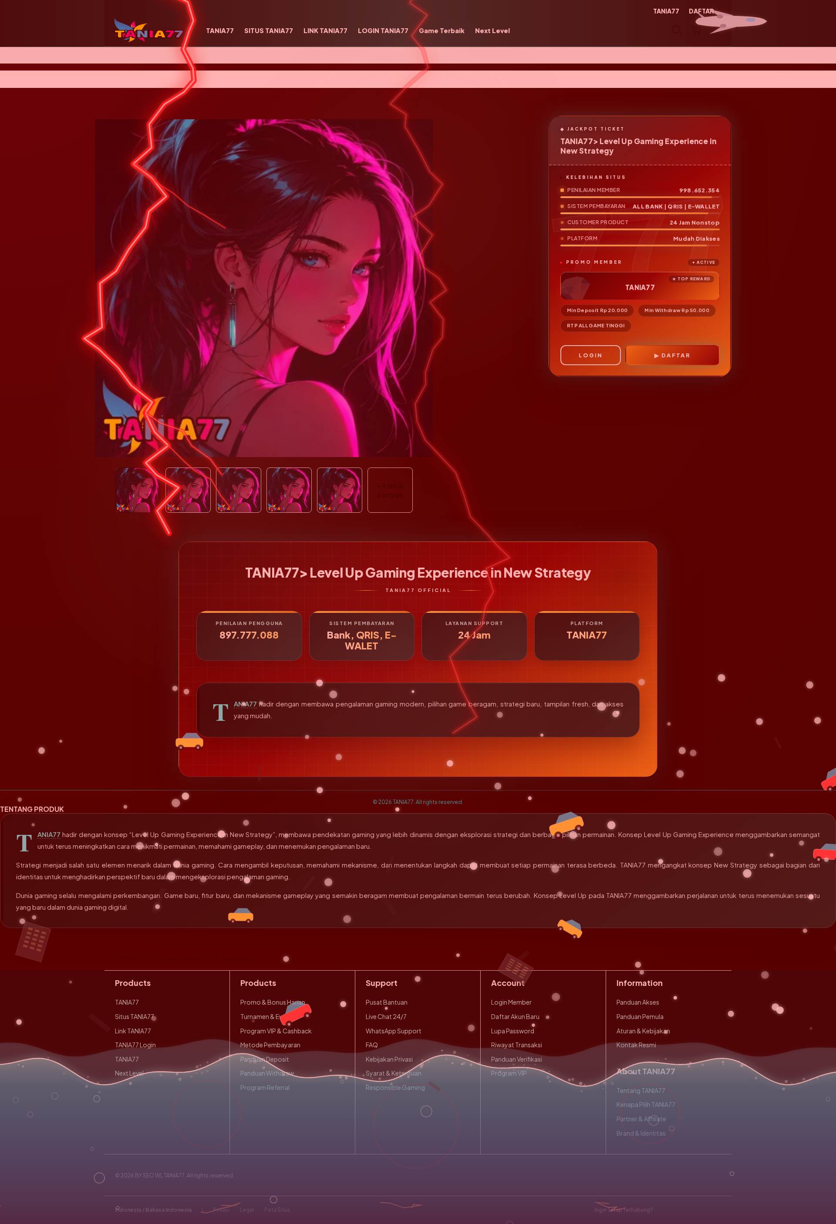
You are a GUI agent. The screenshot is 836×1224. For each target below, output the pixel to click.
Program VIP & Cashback (276, 1031)
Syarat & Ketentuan (393, 1073)
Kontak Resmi (636, 1045)
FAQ (372, 1045)
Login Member (511, 1002)
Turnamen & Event (266, 1016)
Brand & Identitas (641, 1133)
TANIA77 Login (135, 1045)
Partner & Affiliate (641, 1119)
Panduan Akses (638, 1002)
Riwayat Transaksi (516, 1045)
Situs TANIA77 (134, 1016)
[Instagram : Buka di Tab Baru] (699, 1210)
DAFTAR (676, 355)
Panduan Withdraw (267, 1073)
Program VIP (509, 1073)
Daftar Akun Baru (515, 1016)
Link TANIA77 (133, 1031)
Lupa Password (512, 1031)
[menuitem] (220, 31)
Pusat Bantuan (387, 1002)
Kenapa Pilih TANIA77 (646, 1104)
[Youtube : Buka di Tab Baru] (716, 1210)
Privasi (221, 1210)
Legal (247, 1210)
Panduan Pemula (640, 1016)
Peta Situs (277, 1210)
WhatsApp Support (393, 1031)
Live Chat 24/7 (386, 1016)
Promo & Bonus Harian (272, 1002)
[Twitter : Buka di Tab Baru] (682, 1210)
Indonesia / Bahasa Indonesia (153, 1210)
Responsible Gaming (395, 1087)
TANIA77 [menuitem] (666, 11)
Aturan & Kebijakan (643, 1031)
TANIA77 (245, 703)
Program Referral (265, 1087)
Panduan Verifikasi (516, 1059)
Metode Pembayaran (270, 1045)
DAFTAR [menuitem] (701, 11)
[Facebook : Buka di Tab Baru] (665, 1210)
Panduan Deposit (264, 1059)
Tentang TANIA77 (641, 1090)
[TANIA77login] (149, 30)
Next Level (129, 1073)
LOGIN (591, 355)
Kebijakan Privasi (389, 1059)
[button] (696, 30)
